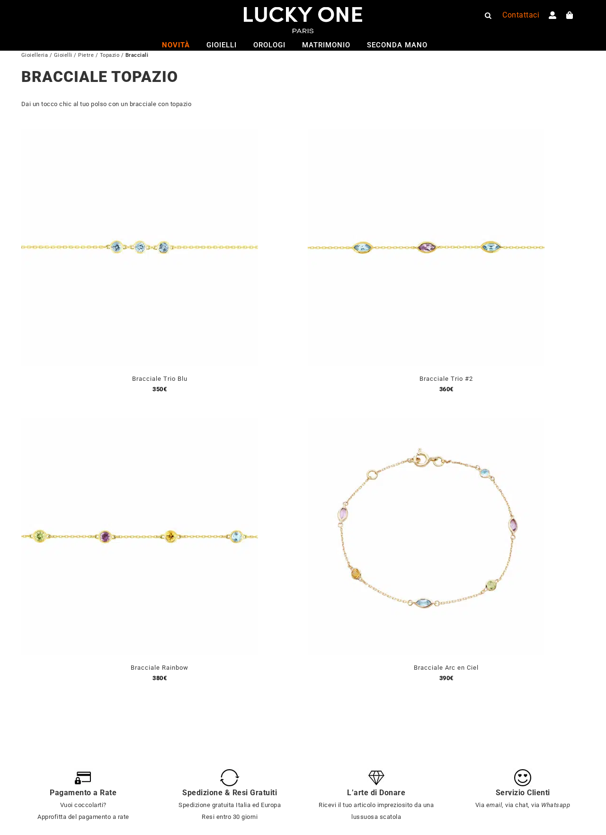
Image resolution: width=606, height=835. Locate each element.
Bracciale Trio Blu (159, 378)
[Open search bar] (488, 15)
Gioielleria (34, 55)
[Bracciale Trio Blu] (139, 134)
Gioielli (63, 55)
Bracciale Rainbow (159, 667)
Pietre (86, 55)
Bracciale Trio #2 (446, 378)
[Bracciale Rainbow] (139, 423)
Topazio (110, 55)
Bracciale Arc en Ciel (446, 667)
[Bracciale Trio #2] (426, 134)
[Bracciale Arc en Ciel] (426, 423)
